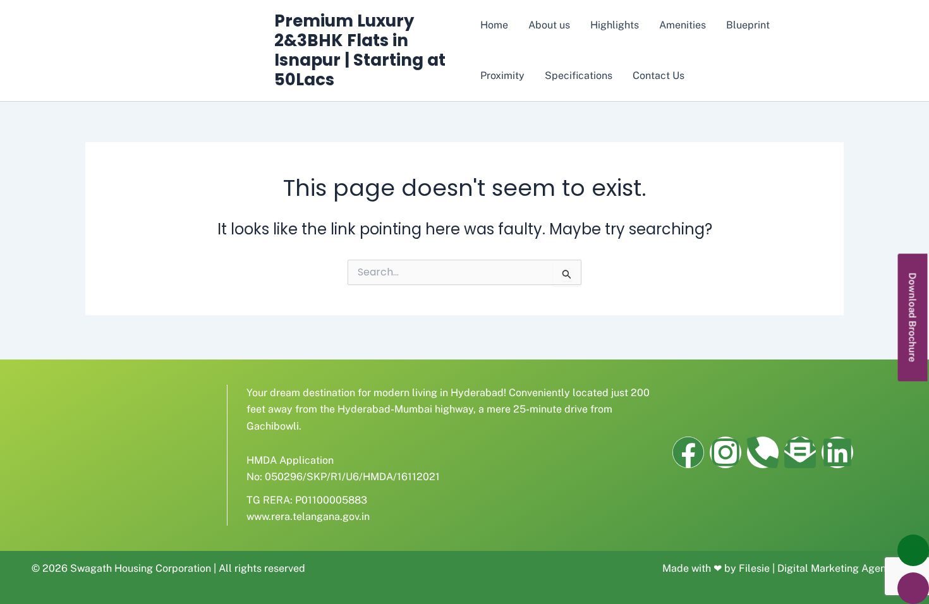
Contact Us (658, 75)
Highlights (614, 25)
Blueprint (748, 25)
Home (494, 25)
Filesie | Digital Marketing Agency (818, 568)
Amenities (682, 25)
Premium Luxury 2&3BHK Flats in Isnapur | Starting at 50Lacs (360, 50)
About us (549, 25)
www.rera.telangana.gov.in (308, 516)
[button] (913, 317)
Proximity (502, 75)
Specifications (578, 75)
